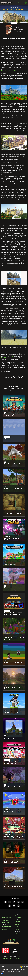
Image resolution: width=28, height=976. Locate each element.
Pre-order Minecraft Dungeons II (13, 9)
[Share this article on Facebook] (22, 377)
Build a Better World (6, 929)
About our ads (9, 971)
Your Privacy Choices (7, 973)
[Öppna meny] (25, 2)
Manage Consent (17, 958)
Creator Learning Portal (6, 926)
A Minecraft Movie (5, 931)
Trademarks (3, 971)
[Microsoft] (24, 966)
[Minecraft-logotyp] (7, 3)
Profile (16, 933)
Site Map (16, 926)
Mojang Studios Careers (6, 927)
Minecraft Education (6, 922)
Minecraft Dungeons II (6, 917)
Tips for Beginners (18, 921)
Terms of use (23, 969)
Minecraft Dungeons (6, 919)
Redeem (16, 935)
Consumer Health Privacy (14, 969)
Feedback (17, 924)
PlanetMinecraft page (6, 358)
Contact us (17, 929)
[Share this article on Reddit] (18, 377)
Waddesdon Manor (6, 70)
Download (17, 927)
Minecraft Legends (5, 920)
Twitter (12, 356)
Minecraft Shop (18, 917)
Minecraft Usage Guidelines (7, 958)
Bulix (14, 70)
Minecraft (4, 915)
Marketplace (17, 915)
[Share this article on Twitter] (14, 377)
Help (16, 923)
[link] (5, 902)
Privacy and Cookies (4, 969)
